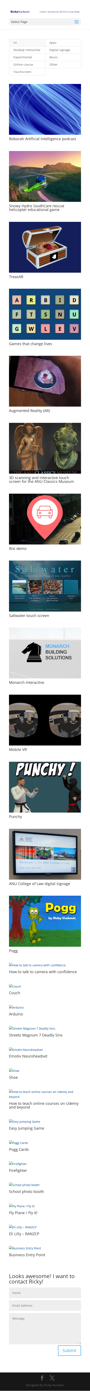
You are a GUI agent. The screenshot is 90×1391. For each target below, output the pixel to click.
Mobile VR (18, 749)
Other (53, 64)
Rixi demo (18, 548)
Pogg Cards (19, 1149)
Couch (14, 992)
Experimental (22, 57)
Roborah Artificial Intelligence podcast (42, 138)
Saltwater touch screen (29, 615)
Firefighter (18, 1170)
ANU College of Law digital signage (39, 883)
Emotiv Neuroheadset (28, 1056)
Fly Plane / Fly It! (23, 1212)
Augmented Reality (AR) (29, 410)
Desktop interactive (26, 50)
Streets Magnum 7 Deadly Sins (36, 1035)
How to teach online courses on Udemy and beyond (43, 1105)
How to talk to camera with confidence (43, 971)
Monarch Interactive (26, 682)
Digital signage (59, 50)
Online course (23, 64)
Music (53, 57)
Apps (53, 43)
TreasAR (16, 276)
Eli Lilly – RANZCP (24, 1233)
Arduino (16, 1013)
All (15, 43)
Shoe (13, 1077)
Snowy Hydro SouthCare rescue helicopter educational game (36, 207)
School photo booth (26, 1191)
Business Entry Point (27, 1254)
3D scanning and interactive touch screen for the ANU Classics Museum (41, 479)
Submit (69, 1350)
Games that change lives (30, 343)
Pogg (13, 950)
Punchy (15, 816)
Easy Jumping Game (26, 1128)
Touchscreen (22, 72)
